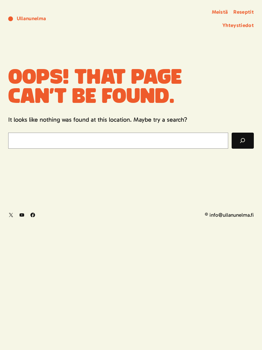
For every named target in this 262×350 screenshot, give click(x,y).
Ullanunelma (31, 18)
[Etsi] (243, 141)
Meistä (220, 12)
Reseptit (243, 12)
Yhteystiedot (238, 25)
